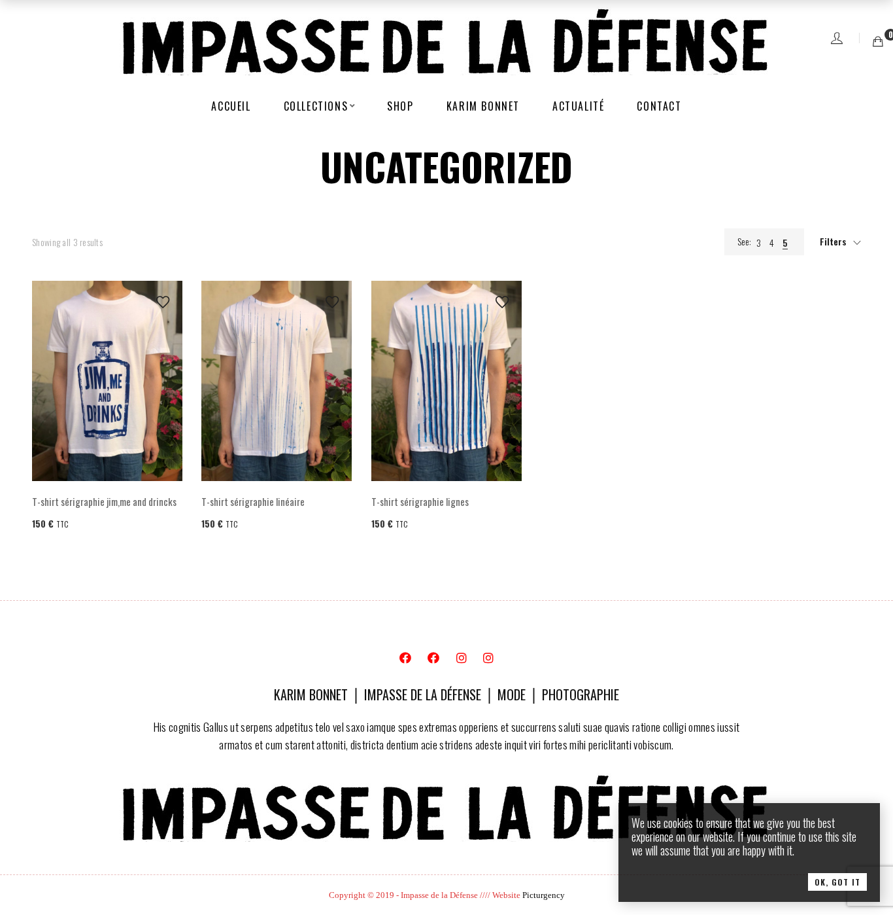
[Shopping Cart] (878, 40)
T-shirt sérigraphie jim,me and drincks (104, 501)
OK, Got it (837, 882)
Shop (400, 106)
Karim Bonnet (483, 106)
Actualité (578, 106)
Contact (659, 106)
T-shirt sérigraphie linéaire (253, 501)
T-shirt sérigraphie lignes (420, 501)
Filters (833, 241)
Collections (316, 106)
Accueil (230, 106)
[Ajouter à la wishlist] (162, 302)
